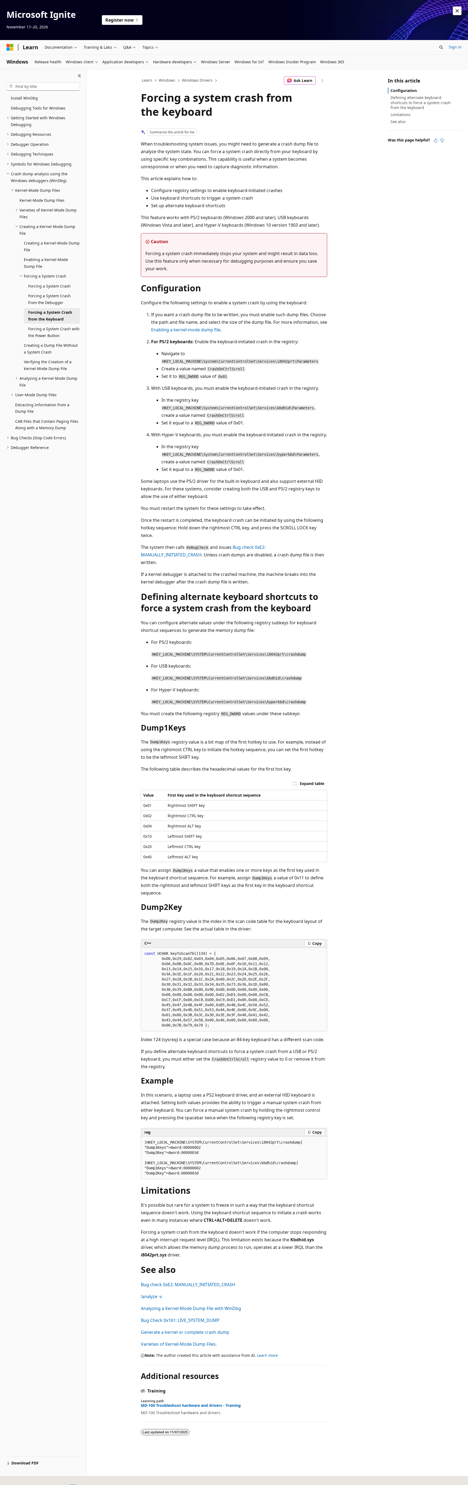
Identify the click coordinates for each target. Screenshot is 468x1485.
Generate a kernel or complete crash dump (185, 1332)
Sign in (455, 47)
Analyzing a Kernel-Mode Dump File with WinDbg (191, 1308)
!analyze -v (151, 1296)
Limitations (401, 114)
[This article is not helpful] (442, 140)
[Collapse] (79, 75)
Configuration (404, 90)
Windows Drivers (197, 80)
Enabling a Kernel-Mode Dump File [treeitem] (46, 263)
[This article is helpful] (435, 140)
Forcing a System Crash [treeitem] (49, 286)
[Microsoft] (10, 47)
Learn (147, 80)
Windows (167, 80)
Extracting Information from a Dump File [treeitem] (42, 408)
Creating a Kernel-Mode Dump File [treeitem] (52, 246)
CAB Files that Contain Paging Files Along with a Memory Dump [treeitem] (46, 425)
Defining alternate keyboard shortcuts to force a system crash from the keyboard (421, 102)
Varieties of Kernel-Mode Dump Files (178, 1344)
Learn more (267, 1355)
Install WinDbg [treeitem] (24, 98)
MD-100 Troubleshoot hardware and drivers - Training (191, 1405)
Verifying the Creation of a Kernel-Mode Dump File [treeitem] (48, 365)
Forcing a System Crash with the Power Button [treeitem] (54, 332)
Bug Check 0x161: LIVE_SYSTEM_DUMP (180, 1320)
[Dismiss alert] (457, 10)
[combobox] (43, 86)
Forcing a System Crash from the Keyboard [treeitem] (50, 316)
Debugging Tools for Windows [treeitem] (38, 108)
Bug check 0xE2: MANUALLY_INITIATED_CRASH (188, 1285)
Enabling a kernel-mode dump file (185, 330)
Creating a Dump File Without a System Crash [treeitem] (51, 349)
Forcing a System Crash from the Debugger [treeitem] (49, 299)
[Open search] (441, 47)
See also (398, 121)
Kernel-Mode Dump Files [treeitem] (42, 200)
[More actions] (322, 80)
